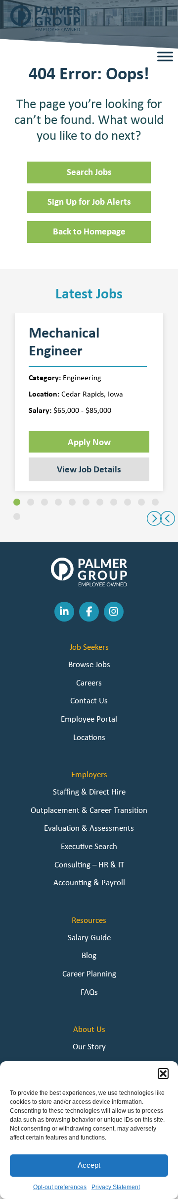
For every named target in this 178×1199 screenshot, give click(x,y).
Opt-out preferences (60, 1187)
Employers (89, 774)
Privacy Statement (115, 1187)
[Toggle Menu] (165, 56)
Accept (89, 1165)
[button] (163, 1074)
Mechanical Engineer (64, 341)
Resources (89, 919)
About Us (89, 1029)
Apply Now (89, 441)
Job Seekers (89, 646)
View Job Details (89, 468)
